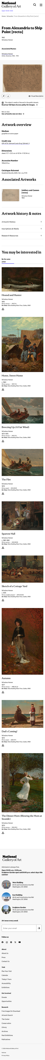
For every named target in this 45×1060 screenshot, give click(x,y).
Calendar (5, 975)
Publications (6, 1039)
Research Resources (10, 235)
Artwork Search (7, 1015)
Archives (5, 1031)
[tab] (8, 261)
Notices (4, 1052)
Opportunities (7, 1001)
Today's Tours (6, 979)
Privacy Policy (5, 1055)
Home (4, 16)
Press (3, 957)
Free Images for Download (11, 1011)
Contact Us (5, 961)
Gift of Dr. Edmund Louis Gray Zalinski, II (16, 143)
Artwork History (8, 221)
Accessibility (6, 983)
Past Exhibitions (7, 1035)
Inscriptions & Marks (10, 228)
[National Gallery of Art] (22, 858)
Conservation (6, 1023)
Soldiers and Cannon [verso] (30, 191)
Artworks (10, 16)
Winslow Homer (7, 54)
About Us (5, 953)
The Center (6, 1019)
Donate (4, 997)
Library (4, 1027)
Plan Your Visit (7, 971)
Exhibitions (5, 987)
